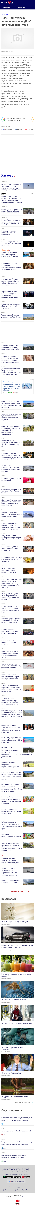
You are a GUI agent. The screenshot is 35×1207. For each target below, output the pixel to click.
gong (4, 1161)
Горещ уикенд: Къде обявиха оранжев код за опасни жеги (11, 811)
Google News (8, 129)
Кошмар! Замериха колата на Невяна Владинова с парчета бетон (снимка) (13, 1156)
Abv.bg (5, 1168)
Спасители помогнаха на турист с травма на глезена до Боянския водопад (11, 417)
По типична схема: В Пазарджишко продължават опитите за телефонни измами (11, 266)
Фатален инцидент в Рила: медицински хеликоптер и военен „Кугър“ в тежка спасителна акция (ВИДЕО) (11, 713)
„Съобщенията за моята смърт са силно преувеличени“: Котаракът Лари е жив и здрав (11, 371)
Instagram (30, 129)
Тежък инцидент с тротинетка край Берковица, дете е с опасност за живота (9, 871)
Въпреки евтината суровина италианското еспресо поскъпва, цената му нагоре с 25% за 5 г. (11, 456)
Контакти (29, 1186)
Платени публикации (20, 1186)
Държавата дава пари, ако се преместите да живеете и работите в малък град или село (11, 775)
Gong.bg (17, 1168)
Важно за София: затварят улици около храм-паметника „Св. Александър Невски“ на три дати (11, 583)
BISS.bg (13, 1169)
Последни (6, 7)
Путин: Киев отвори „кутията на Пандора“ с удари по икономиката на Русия (11, 609)
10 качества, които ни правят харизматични (17, 1023)
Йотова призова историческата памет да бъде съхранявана (10, 631)
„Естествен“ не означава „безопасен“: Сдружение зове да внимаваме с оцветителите (11, 503)
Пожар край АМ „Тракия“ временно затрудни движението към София (11, 347)
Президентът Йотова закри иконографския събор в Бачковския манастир (10, 282)
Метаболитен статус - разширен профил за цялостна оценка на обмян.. (11, 388)
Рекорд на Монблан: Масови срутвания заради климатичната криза (11, 514)
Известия (29, 1190)
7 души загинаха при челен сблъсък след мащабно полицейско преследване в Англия (10, 701)
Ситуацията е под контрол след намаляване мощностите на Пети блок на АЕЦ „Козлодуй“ (11, 788)
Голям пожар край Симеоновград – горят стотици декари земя (10, 677)
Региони (21, 7)
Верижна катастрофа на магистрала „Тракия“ (10, 881)
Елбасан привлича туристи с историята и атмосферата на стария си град (11, 825)
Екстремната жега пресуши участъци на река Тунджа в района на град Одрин (11, 443)
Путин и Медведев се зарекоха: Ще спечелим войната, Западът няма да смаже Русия (11, 688)
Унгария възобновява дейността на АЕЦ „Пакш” (11, 316)
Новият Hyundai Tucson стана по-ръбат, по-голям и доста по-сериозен (17, 946)
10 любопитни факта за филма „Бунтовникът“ (12, 1048)
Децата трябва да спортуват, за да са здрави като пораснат (10, 764)
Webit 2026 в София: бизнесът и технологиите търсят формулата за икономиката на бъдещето (11, 199)
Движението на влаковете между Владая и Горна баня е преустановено (11, 211)
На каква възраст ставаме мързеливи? (11, 479)
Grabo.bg (27, 1169)
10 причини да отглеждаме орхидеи (14, 922)
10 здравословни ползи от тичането (14, 1097)
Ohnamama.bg (20, 1169)
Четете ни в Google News (17, 1181)
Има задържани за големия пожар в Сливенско (8, 233)
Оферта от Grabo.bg (6, 381)
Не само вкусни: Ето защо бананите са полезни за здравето (11, 559)
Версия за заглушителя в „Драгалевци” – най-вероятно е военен (11, 306)
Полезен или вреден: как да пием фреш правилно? (16, 975)
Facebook (19, 129)
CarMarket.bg (7, 1169)
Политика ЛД (20, 1190)
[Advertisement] (17, 152)
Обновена (3, 856)
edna (4, 1135)
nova (4, 1124)
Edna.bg (11, 1171)
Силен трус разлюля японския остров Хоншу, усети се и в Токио (11, 666)
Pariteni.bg (4, 1171)
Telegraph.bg (27, 1171)
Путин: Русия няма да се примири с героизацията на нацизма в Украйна (11, 222)
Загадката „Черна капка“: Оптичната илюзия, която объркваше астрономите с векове (16, 1143)
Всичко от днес (17, 891)
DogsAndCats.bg (25, 1168)
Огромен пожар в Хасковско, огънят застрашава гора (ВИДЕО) (11, 860)
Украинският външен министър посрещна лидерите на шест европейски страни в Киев (11, 294)
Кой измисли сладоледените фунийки (11, 835)
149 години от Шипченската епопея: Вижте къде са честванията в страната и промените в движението (16, 752)
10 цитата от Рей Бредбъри (11, 1073)
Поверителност (9, 1190)
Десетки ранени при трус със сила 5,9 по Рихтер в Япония (11, 491)
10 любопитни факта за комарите (13, 1000)
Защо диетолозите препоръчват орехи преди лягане (11, 538)
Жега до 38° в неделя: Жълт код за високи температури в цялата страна (10, 596)
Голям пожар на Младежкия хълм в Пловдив (8, 642)
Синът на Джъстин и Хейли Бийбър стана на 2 (16, 1131)
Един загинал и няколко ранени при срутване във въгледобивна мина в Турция (11, 654)
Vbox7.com (11, 1168)
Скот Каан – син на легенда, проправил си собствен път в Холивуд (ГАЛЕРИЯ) (10, 728)
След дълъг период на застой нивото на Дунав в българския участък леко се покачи (11, 404)
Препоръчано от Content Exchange (23, 1102)
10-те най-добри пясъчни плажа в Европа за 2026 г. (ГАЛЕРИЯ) (11, 740)
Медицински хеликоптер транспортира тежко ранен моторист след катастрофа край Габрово (11, 187)
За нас (5, 1186)
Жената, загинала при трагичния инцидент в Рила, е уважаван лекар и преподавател (11, 846)
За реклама (10, 1186)
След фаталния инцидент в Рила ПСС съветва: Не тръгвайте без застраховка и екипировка (11, 430)
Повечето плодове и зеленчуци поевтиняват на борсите (10, 548)
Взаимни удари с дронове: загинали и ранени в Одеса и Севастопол (11, 620)
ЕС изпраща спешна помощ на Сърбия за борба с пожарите (9, 570)
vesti (4, 1148)
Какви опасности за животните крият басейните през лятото (10, 254)
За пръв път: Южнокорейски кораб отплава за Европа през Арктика (10, 468)
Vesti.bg (16, 1171)
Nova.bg (21, 1171)
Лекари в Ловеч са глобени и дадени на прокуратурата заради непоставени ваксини (10, 359)
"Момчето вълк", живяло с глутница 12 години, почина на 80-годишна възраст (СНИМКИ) (16, 1119)
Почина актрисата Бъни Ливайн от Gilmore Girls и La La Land (11, 244)
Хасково (7, 175)
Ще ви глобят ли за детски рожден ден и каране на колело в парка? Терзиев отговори (11, 800)
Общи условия (25, 1197)
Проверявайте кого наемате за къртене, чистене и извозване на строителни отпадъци (10, 526)
